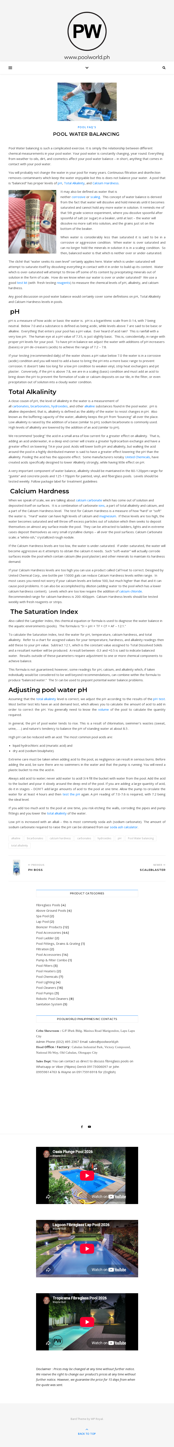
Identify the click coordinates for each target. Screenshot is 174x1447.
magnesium (107, 516)
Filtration (42, 949)
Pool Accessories (48, 932)
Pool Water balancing (141, 838)
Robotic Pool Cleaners (52, 998)
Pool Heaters (46, 971)
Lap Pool (42, 921)
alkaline (89, 406)
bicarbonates (40, 406)
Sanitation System (49, 1004)
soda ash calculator (124, 827)
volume (103, 709)
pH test (159, 699)
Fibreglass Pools (48, 905)
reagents (63, 282)
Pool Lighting (45, 982)
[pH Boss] (16, 868)
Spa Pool (42, 916)
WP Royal (97, 1419)
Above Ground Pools (51, 910)
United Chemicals (137, 457)
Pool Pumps (45, 993)
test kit (22, 282)
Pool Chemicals (47, 976)
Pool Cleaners (46, 987)
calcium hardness (60, 838)
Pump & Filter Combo (51, 960)
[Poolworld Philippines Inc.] (87, 32)
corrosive (79, 197)
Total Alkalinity (74, 183)
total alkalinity (46, 699)
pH (60, 183)
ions (102, 505)
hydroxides (59, 406)
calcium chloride (130, 591)
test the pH (71, 794)
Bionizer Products (49, 927)
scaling (95, 197)
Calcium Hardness (106, 183)
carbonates (20, 406)
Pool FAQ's (87, 127)
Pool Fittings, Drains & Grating (58, 943)
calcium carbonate (89, 500)
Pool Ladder (45, 938)
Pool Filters (44, 965)
